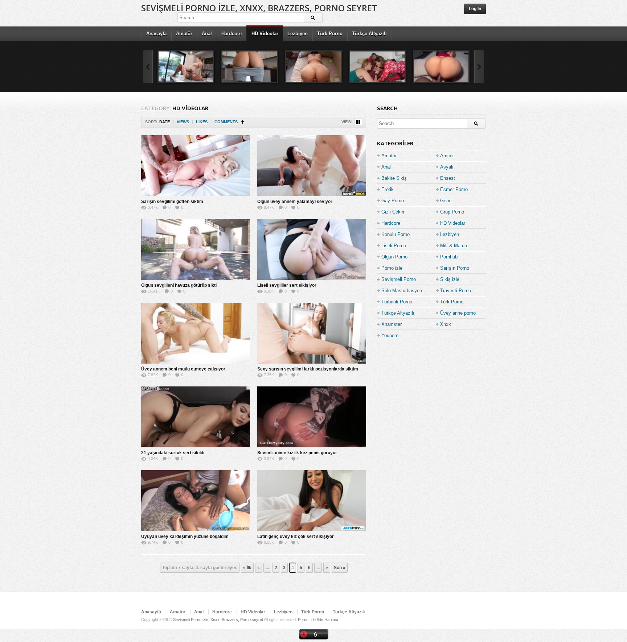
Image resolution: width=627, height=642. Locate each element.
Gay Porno (392, 200)
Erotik (387, 189)
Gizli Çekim (393, 212)
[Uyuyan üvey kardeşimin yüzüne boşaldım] (195, 500)
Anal (207, 33)
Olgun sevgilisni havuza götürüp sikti (179, 285)
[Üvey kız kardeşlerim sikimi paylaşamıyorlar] (377, 66)
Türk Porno (330, 33)
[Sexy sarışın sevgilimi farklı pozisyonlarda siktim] (311, 333)
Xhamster (391, 324)
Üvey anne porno (458, 313)
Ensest (447, 178)
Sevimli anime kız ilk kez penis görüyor (297, 452)
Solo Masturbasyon (401, 290)
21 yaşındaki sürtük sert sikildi (172, 452)
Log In (475, 8)
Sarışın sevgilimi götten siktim (172, 201)
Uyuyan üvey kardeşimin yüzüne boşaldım (185, 536)
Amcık (447, 155)
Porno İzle (307, 619)
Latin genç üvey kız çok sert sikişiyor (295, 536)
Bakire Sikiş (394, 178)
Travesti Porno (455, 290)
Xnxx (445, 324)
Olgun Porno (394, 257)
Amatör (184, 33)
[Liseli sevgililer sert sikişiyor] (311, 249)
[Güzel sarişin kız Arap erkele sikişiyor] (185, 66)
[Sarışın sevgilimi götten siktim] (195, 165)
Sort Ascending (243, 122)
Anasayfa (156, 33)
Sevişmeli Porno (398, 279)
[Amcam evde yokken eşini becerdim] (313, 66)
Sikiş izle (449, 279)
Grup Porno (452, 212)
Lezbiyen (297, 33)
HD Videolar (264, 33)
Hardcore (231, 33)
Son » (339, 567)
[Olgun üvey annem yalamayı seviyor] (311, 165)
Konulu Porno (395, 234)
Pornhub (449, 257)
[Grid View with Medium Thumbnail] (358, 122)
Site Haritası (327, 619)
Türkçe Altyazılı (369, 33)
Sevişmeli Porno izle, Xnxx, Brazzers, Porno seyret (259, 8)
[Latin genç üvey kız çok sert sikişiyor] (311, 500)
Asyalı (447, 167)
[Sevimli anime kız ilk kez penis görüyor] (311, 417)
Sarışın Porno (454, 268)
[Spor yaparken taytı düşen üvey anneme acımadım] (249, 66)
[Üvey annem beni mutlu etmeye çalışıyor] (195, 333)
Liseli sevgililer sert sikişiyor (286, 285)
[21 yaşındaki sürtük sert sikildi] (195, 417)
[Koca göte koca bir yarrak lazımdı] (441, 66)
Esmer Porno (454, 189)
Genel (446, 200)
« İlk (247, 567)
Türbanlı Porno (396, 302)
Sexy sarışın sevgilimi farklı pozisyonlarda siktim (307, 369)
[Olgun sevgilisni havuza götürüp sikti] (195, 249)
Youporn (389, 335)
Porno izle (391, 268)
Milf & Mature (454, 245)
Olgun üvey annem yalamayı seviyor (294, 201)
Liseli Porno (393, 245)
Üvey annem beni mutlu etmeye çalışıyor (183, 369)
